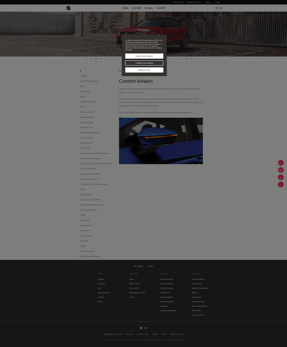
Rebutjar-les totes (144, 70)
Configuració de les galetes (144, 63)
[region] (144, 55)
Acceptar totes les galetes (144, 56)
